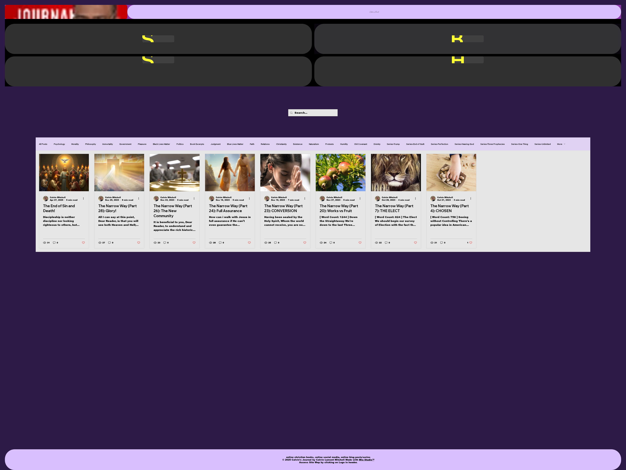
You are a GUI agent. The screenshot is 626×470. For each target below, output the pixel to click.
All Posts (43, 144)
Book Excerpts (197, 144)
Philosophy (90, 144)
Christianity (281, 144)
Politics (180, 144)
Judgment (216, 144)
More (559, 144)
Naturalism (314, 144)
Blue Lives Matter (235, 144)
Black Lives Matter (161, 144)
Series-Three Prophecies (492, 144)
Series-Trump (393, 144)
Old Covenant (360, 144)
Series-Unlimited (543, 144)
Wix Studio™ (366, 459)
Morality (75, 144)
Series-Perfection (439, 144)
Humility (344, 144)
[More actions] (84, 199)
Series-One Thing (519, 144)
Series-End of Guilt (415, 144)
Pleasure (142, 144)
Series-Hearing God (464, 144)
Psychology (59, 144)
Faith (252, 144)
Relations (265, 144)
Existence (297, 144)
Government (125, 144)
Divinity (377, 144)
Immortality (107, 144)
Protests (329, 144)
